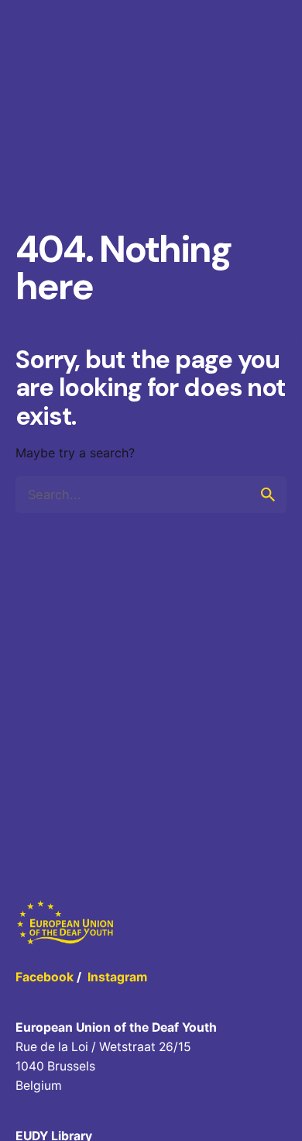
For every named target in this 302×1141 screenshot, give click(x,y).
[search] (268, 494)
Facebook (44, 977)
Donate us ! (245, 68)
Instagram (117, 977)
